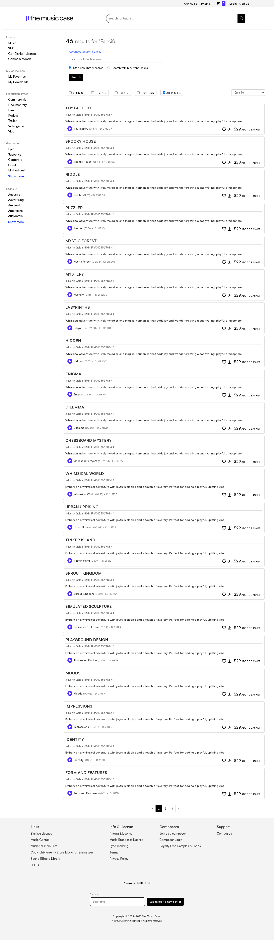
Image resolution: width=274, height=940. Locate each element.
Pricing (205, 3)
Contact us (224, 833)
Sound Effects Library (45, 859)
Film (11, 110)
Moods (72, 673)
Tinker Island (80, 540)
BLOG (35, 865)
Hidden (73, 340)
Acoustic (14, 195)
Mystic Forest (81, 240)
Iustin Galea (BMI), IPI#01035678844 (91, 114)
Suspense (14, 154)
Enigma (73, 374)
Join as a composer (172, 833)
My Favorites (17, 76)
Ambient (14, 205)
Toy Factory (78, 108)
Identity (74, 739)
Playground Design (86, 639)
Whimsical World (84, 473)
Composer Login (170, 840)
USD (148, 883)
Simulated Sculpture (88, 606)
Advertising (16, 200)
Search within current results (129, 67)
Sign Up (244, 3)
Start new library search (87, 67)
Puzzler (74, 207)
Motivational (16, 170)
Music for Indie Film (44, 846)
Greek (12, 165)
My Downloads (18, 82)
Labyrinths (77, 307)
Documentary (17, 105)
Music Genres (40, 840)
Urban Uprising (81, 506)
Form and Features (86, 772)
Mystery (74, 274)
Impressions (78, 706)
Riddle (72, 174)
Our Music (190, 3)
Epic (11, 149)
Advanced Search (80, 51)
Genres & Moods (19, 59)
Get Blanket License (22, 54)
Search (76, 77)
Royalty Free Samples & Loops (180, 846)
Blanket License (41, 833)
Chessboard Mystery (88, 440)
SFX (11, 48)
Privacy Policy (119, 859)
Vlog (11, 131)
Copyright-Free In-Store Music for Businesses (62, 852)
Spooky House (80, 141)
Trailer (12, 121)
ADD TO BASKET (247, 129)
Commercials (17, 99)
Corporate (15, 160)
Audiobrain (15, 216)
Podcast (14, 115)
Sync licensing (119, 846)
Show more (16, 176)
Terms (114, 852)
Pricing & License (121, 833)
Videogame (16, 126)
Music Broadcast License (126, 840)
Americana (15, 211)
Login (233, 3)
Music (12, 43)
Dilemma (74, 407)
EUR (140, 883)
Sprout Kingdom (83, 573)
